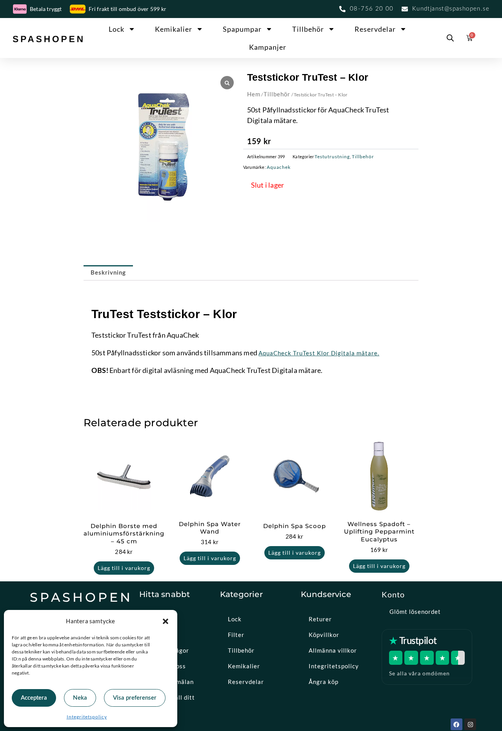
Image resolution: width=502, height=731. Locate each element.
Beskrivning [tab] (108, 273)
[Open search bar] (450, 38)
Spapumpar (242, 29)
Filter (236, 634)
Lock (116, 29)
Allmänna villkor (333, 650)
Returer (320, 618)
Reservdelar (375, 29)
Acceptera (34, 698)
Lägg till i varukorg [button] (124, 568)
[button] (165, 621)
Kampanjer (267, 47)
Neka (80, 698)
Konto (393, 594)
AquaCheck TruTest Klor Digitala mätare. (318, 352)
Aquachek (279, 167)
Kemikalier (173, 29)
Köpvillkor (324, 634)
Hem (253, 94)
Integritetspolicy (87, 717)
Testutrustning (332, 156)
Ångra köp (323, 681)
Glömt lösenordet (415, 611)
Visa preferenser (134, 698)
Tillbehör (308, 29)
